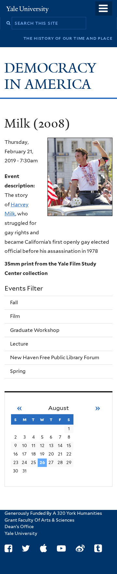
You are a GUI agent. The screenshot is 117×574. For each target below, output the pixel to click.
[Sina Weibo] (80, 548)
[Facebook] (8, 548)
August (58, 407)
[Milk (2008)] (79, 177)
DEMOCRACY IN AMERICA (50, 76)
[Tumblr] (98, 548)
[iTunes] (43, 548)
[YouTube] (61, 548)
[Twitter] (26, 548)
